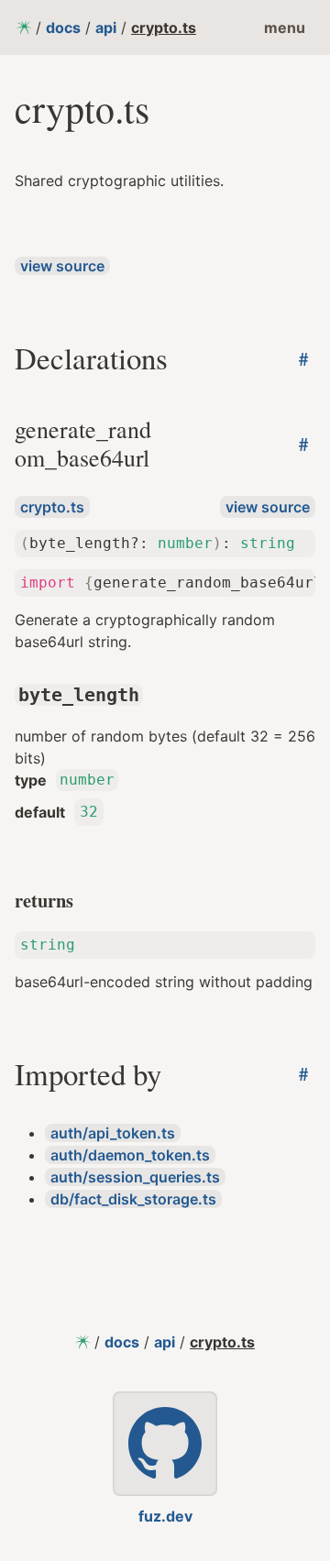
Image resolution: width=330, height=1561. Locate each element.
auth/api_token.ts (112, 1133)
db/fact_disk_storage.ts (133, 1199)
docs (63, 27)
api (105, 27)
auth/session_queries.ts (135, 1177)
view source (62, 266)
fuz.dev (165, 1516)
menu (284, 27)
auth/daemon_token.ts (130, 1155)
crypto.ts (163, 27)
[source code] (165, 1443)
